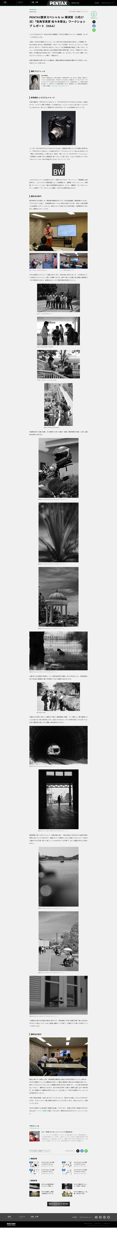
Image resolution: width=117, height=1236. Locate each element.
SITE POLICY (98, 1223)
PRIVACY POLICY (88, 1223)
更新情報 (97, 3)
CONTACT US (106, 1223)
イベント (22, 1217)
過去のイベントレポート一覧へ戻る (58, 1204)
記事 (10, 1217)
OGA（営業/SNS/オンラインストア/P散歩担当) (56, 1132)
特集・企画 (34, 1217)
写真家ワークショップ (82, 11)
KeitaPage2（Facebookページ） (60, 86)
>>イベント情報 (40, 1111)
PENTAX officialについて (108, 3)
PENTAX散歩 (72, 11)
